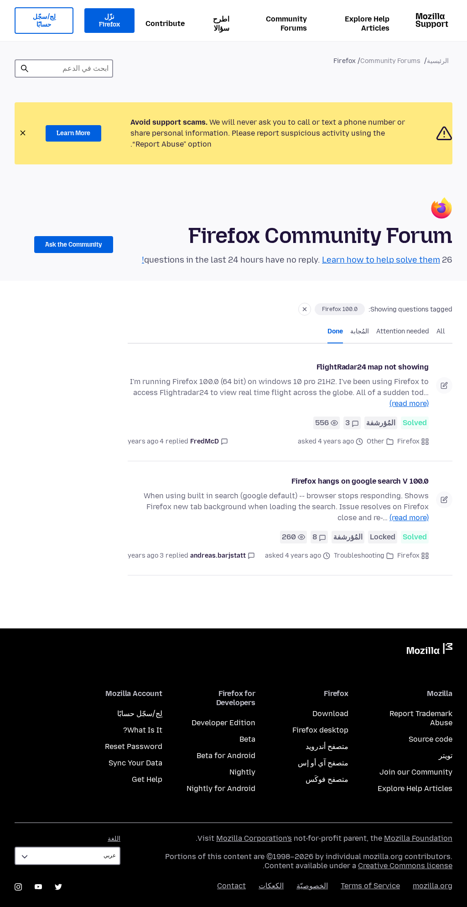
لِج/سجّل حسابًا (44, 21)
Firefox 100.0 (340, 309)
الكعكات (271, 885)
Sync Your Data (135, 763)
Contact (231, 885)
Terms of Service (370, 885)
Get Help (147, 779)
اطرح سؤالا (221, 23)
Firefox (408, 441)
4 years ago (146, 441)
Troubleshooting (359, 555)
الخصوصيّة (312, 885)
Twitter (58, 887)
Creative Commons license (405, 865)
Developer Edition (223, 722)
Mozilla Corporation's (254, 838)
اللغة (114, 839)
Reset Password (133, 746)
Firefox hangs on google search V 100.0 (360, 481)
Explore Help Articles (367, 23)
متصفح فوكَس (327, 779)
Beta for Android (226, 755)
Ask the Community (73, 244)
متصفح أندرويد (327, 746)
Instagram (18, 887)
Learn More (73, 133)
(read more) (409, 403)
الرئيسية (438, 61)
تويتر (445, 755)
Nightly (242, 772)
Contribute (165, 23)
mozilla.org (432, 885)
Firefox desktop (320, 730)
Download (330, 713)
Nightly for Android (221, 788)
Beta (247, 739)
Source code (430, 739)
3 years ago (146, 555)
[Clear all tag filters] (304, 309)
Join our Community (415, 772)
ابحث (24, 68)
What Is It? (142, 730)
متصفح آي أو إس (323, 763)
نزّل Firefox (109, 21)
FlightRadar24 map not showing (373, 367)
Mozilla (429, 650)
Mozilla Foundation (418, 838)
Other (375, 441)
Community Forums (286, 23)
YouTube (38, 887)
